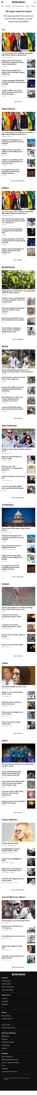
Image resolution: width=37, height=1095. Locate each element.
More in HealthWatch (18, 339)
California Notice (7, 1018)
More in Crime (18, 733)
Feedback (5, 1068)
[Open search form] (35, 2)
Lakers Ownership (7, 990)
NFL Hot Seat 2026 (8, 987)
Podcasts (4, 1039)
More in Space (18, 812)
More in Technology (18, 577)
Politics (33, 6)
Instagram (5, 1004)
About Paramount (7, 1056)
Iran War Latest (6, 984)
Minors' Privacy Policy (8, 1027)
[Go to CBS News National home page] (18, 2)
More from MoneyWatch (18, 181)
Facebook (5, 1001)
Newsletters (5, 1036)
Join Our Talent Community (10, 1062)
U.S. (2, 6)
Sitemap (4, 1048)
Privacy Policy (6, 1015)
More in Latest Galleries (18, 890)
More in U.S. (18, 101)
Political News (6, 981)
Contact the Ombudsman (10, 1071)
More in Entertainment (18, 497)
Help (3, 1065)
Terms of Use (6, 1025)
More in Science (18, 656)
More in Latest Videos (18, 967)
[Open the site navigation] (6, 2)
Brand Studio (6, 1045)
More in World (18, 418)
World (27, 6)
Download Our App (8, 1042)
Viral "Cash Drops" (18, 6)
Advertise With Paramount (10, 1059)
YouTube (4, 998)
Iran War (8, 6)
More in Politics (18, 260)
